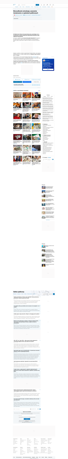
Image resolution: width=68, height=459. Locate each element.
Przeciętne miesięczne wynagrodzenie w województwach (48, 146)
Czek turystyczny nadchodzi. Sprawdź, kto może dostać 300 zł (48, 110)
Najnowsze (48, 96)
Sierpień (49, 157)
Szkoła (21, 449)
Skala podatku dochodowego (44, 452)
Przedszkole (21, 448)
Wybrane (52, 96)
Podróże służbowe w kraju (44, 448)
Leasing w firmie (36, 443)
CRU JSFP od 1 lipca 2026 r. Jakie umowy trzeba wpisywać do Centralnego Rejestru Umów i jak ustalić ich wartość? (48, 106)
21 (49, 159)
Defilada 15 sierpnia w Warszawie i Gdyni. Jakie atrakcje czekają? (48, 118)
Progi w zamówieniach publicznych (47, 147)
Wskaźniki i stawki (43, 447)
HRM (20, 444)
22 (51, 159)
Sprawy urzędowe (29, 442)
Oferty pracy (49, 453)
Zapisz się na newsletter (37, 79)
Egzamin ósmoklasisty (22, 453)
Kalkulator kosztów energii (46, 128)
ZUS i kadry (14, 442)
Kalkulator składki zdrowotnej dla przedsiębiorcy (47, 126)
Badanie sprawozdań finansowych (47, 148)
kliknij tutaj (31, 422)
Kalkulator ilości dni (45, 132)
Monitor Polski (28, 449)
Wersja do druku (18, 79)
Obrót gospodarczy (15, 441)
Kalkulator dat (44, 133)
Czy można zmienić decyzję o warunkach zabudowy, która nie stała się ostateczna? (48, 116)
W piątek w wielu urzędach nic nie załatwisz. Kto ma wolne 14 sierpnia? (48, 120)
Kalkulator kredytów (45, 129)
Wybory (44, 140)
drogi (21, 62)
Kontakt (43, 457)
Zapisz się (48, 69)
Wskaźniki (45, 141)
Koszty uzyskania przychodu (46, 150)
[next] (40, 409)
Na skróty (49, 447)
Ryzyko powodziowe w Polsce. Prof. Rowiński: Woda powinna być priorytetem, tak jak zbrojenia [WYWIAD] (48, 98)
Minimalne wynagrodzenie (44, 449)
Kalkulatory (45, 124)
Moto (34, 442)
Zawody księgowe (15, 443)
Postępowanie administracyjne (46, 136)
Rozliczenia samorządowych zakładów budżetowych (48, 152)
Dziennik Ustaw (29, 448)
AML (41, 444)
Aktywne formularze (47, 135)
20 (48, 159)
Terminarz (45, 157)
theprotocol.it (49, 452)
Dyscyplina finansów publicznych (47, 149)
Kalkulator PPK (45, 131)
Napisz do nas (27, 79)
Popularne (45, 96)
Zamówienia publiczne (45, 138)
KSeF (14, 444)
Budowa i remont (50, 442)
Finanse (49, 441)
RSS (39, 457)
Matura (21, 452)
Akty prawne (28, 447)
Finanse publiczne (45, 137)
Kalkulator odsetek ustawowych (47, 130)
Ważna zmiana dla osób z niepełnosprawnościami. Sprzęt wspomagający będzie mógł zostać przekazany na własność (47, 114)
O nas (14, 457)
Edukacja (21, 447)
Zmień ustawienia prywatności (27, 457)
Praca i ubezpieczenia (36, 441)
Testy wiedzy (21, 454)
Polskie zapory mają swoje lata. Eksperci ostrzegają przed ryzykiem (48, 102)
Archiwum (49, 449)
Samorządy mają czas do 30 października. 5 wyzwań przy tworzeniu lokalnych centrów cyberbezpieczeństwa (48, 108)
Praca (27, 443)
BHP (20, 443)
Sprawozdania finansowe (44, 443)
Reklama (46, 457)
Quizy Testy (44, 153)
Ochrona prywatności (19, 457)
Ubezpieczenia (21, 441)
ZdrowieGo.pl (49, 448)
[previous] (30, 409)
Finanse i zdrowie (36, 444)
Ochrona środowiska (45, 139)
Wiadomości (14, 452)
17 (43, 159)
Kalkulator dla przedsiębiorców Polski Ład (48, 127)
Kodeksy (28, 452)
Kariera (37, 457)
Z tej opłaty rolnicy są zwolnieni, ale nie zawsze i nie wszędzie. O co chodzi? (47, 100)
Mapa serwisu (50, 457)
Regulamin (33, 457)
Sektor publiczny (15, 447)
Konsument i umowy (29, 441)
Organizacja (14, 448)
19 (46, 159)
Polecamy (43, 243)
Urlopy (21, 442)
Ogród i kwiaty (49, 443)
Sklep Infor (28, 444)
